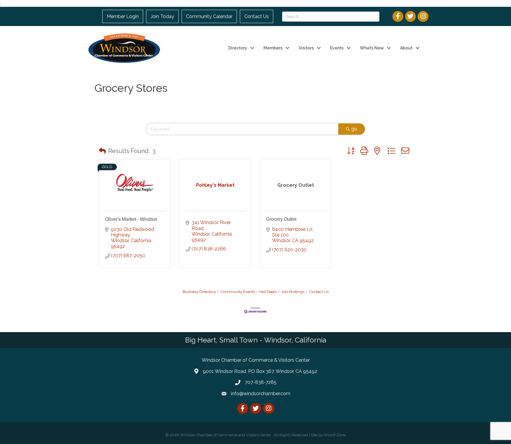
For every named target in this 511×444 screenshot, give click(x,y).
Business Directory (199, 291)
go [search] (354, 129)
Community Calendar (209, 16)
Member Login (123, 16)
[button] (102, 151)
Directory (237, 48)
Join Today (162, 16)
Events (337, 48)
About (406, 48)
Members (272, 48)
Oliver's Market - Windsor (131, 219)
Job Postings (292, 291)
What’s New (372, 48)
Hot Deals (268, 291)
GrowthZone (335, 435)
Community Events (237, 291)
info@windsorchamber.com (260, 393)
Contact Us (256, 16)
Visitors (306, 48)
